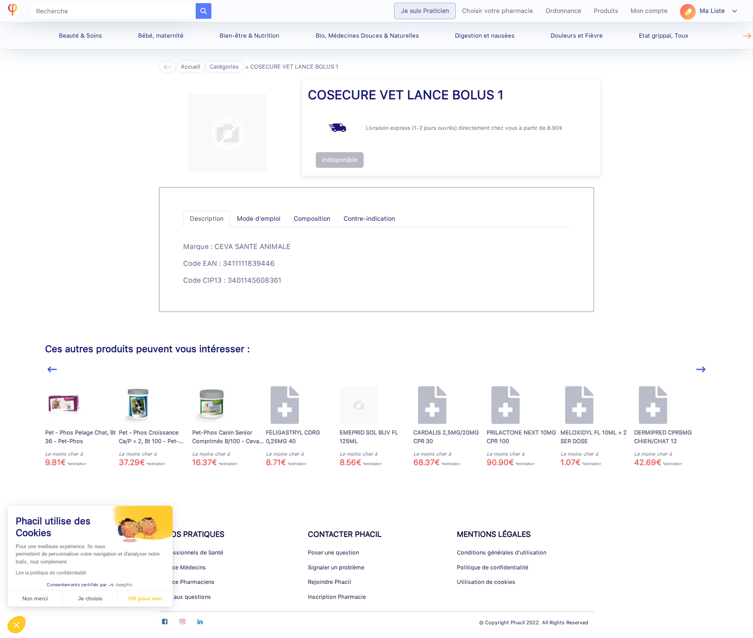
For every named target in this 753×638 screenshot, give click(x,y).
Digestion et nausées (485, 35)
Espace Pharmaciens (187, 581)
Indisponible (339, 160)
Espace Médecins (182, 567)
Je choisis (90, 598)
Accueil (190, 66)
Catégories (224, 66)
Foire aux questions (185, 596)
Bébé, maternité (161, 35)
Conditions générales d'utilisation (501, 552)
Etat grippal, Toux (663, 35)
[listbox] (376, 430)
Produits (606, 11)
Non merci (35, 598)
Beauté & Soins (80, 35)
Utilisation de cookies (486, 581)
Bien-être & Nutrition (249, 35)
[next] (701, 369)
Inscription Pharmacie (337, 596)
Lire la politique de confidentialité (51, 573)
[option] (82, 426)
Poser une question (333, 552)
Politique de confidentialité (492, 567)
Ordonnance (563, 11)
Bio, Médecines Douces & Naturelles (367, 35)
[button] (16, 624)
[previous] (52, 369)
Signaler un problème (336, 567)
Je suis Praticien (425, 11)
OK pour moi (145, 598)
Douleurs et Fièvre (577, 35)
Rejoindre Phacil (329, 581)
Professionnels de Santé (191, 552)
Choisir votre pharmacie (497, 11)
